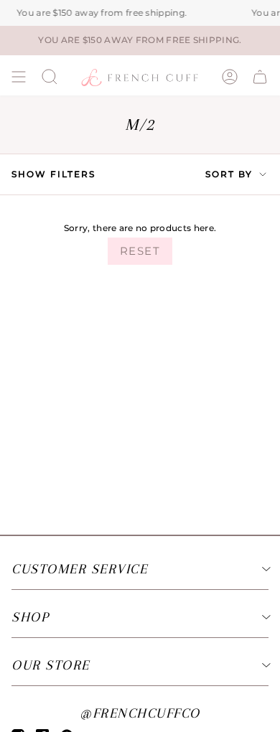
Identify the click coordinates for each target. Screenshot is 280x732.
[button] (49, 76)
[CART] (260, 76)
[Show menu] (18, 76)
